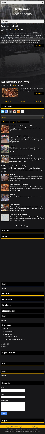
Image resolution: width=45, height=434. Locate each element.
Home (23, 101)
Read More (39, 45)
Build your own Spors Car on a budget (14, 166)
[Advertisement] (22, 64)
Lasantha (35, 430)
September (8, 331)
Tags (13, 122)
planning (4, 288)
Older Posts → (38, 101)
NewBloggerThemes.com (32, 431)
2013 (5, 329)
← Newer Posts (6, 101)
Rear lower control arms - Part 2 (21, 156)
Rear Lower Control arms (18, 215)
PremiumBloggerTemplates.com (14, 431)
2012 (5, 344)
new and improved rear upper (20, 136)
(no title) (12, 146)
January (7, 334)
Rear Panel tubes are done (19, 184)
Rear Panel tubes (15, 204)
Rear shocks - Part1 (9, 26)
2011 (5, 347)
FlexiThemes (16, 430)
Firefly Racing (22, 9)
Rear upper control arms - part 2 (15, 81)
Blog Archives (22, 122)
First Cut (12, 175)
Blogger (26, 226)
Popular (5, 122)
